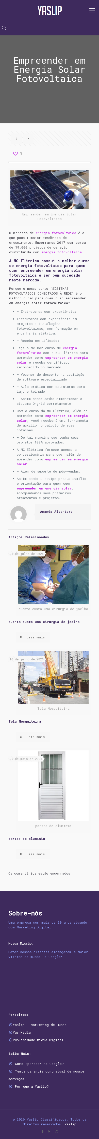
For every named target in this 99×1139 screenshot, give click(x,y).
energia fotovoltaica (56, 233)
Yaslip (70, 1124)
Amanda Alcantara (56, 511)
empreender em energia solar (44, 488)
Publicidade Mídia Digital (38, 1040)
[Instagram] (56, 1131)
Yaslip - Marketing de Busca (40, 1024)
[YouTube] (49, 1131)
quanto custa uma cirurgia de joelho (43, 621)
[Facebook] (42, 1131)
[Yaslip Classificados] (49, 10)
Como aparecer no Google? (39, 1063)
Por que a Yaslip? (32, 1086)
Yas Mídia (22, 1032)
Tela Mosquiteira (24, 721)
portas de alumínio (26, 838)
